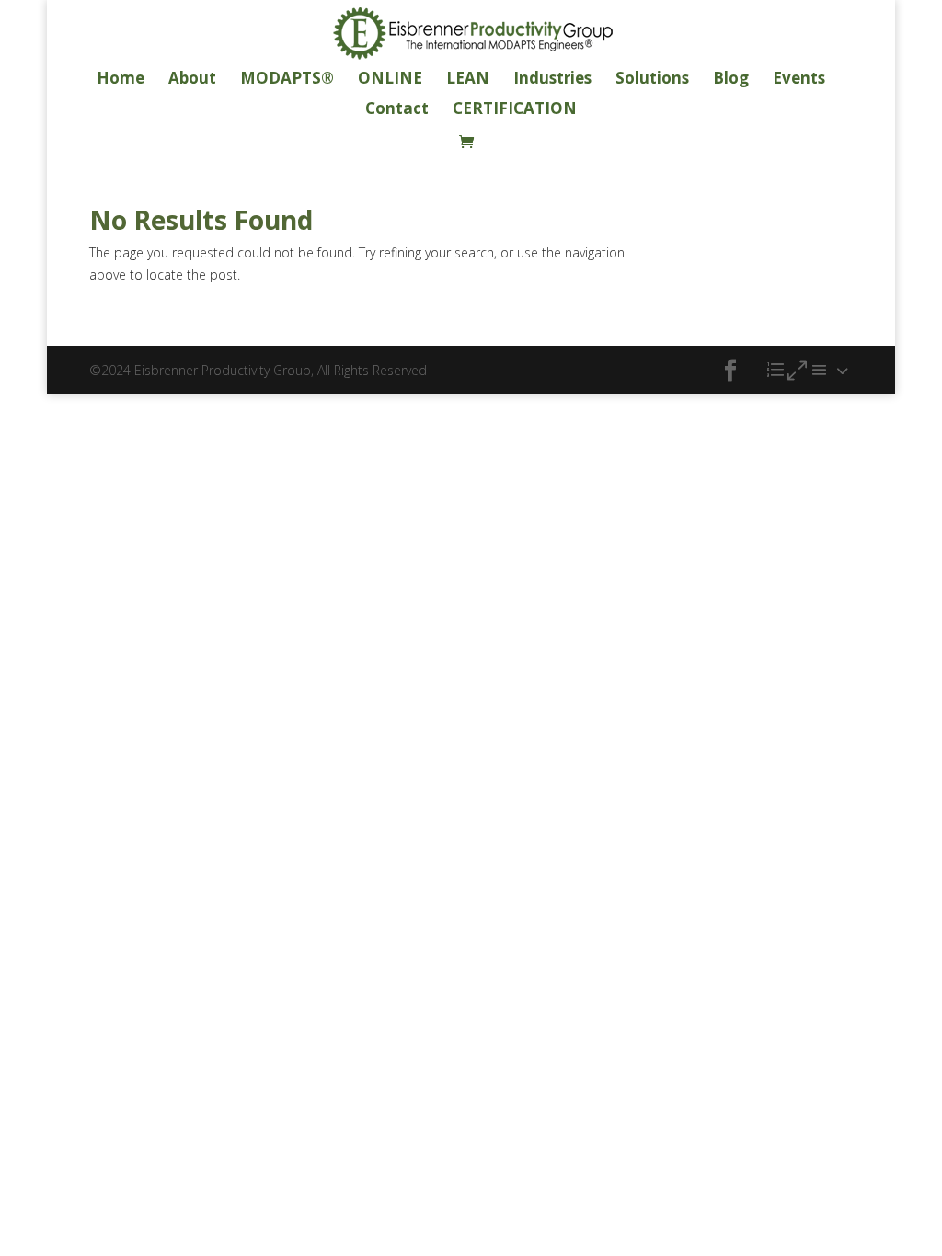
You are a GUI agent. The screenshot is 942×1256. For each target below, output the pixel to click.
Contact (397, 110)
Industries (552, 80)
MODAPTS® (287, 80)
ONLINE (390, 80)
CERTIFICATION (515, 110)
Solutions (652, 80)
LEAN (467, 80)
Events (799, 80)
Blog (731, 80)
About (192, 80)
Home (120, 80)
